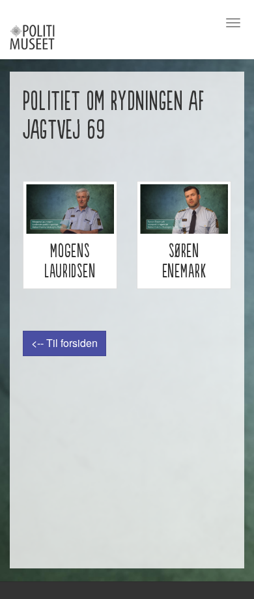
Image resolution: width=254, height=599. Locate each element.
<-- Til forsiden (64, 342)
